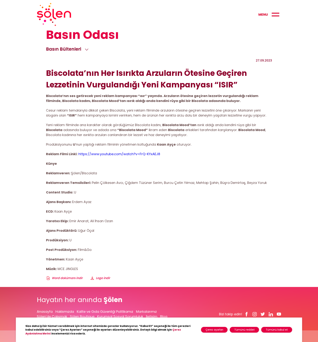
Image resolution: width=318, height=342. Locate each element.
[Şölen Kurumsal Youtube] (279, 314)
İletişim (151, 316)
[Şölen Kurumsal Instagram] (254, 314)
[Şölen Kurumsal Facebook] (246, 314)
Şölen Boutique (82, 316)
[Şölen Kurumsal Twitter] (263, 314)
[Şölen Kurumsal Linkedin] (271, 314)
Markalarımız (146, 311)
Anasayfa (45, 311)
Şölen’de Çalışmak (52, 316)
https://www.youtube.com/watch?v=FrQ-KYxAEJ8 (119, 154)
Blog (163, 316)
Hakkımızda (64, 311)
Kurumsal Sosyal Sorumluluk (120, 316)
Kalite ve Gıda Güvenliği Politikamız (105, 311)
